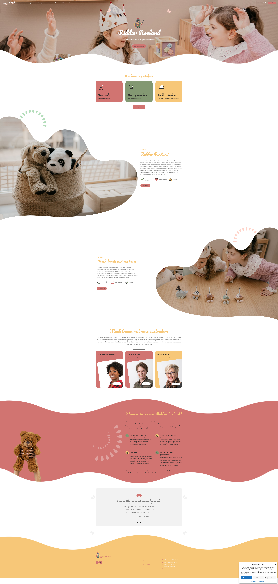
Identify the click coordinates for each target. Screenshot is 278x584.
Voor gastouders (32, 3)
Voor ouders (23, 3)
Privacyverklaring (261, 581)
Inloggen (143, 560)
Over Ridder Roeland (65, 3)
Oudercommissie (53, 3)
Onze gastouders (42, 3)
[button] (275, 564)
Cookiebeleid (253, 581)
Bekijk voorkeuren (270, 578)
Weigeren (258, 578)
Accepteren (246, 578)
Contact (74, 3)
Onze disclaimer (145, 562)
